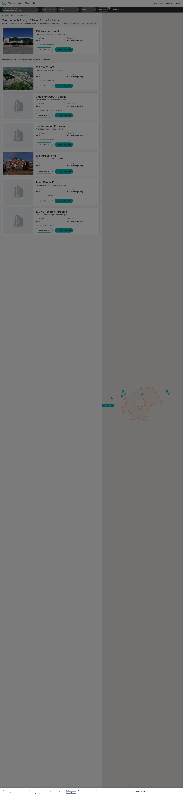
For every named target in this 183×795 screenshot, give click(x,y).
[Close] (179, 791)
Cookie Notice (71, 793)
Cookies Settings (140, 791)
